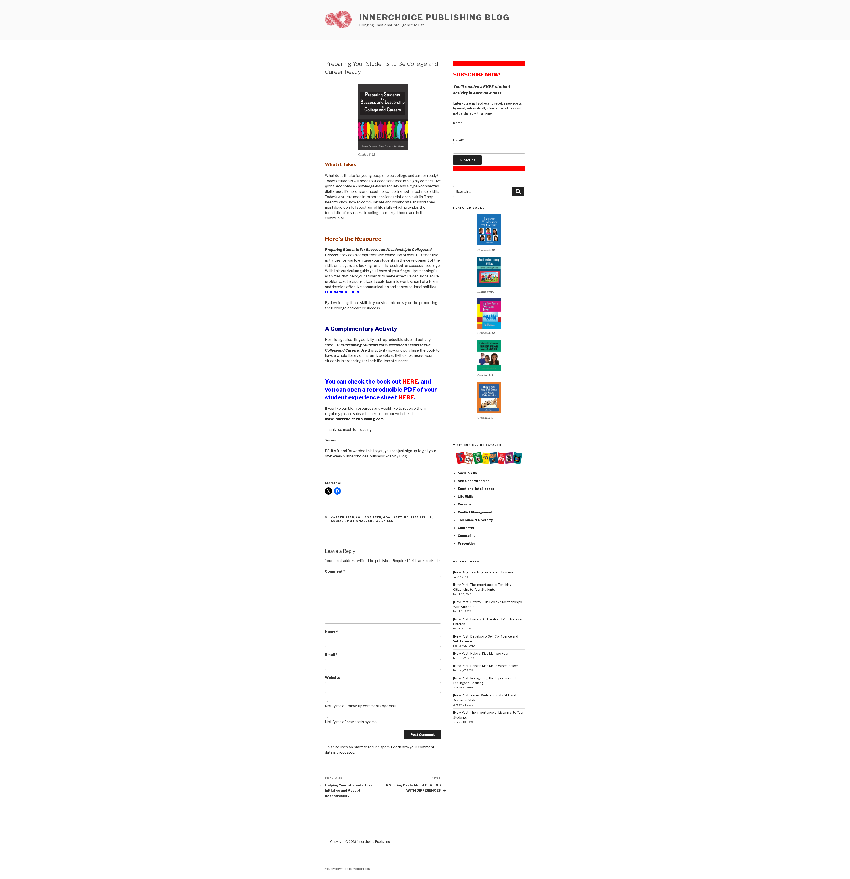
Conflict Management (475, 512)
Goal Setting (396, 517)
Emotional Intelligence (476, 489)
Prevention (467, 543)
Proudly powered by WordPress (347, 869)
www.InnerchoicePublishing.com (354, 419)
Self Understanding (474, 481)
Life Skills (421, 517)
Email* (458, 140)
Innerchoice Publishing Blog (434, 17)
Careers (464, 504)
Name (331, 631)
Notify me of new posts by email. (352, 722)
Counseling (467, 535)
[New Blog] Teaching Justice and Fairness (483, 572)
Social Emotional (348, 520)
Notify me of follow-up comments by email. (360, 706)
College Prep (368, 517)
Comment (335, 571)
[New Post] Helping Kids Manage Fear (480, 653)
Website (332, 678)
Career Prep (342, 517)
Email (331, 655)
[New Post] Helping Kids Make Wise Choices (486, 666)
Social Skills (381, 520)
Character (466, 528)
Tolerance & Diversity (475, 520)
